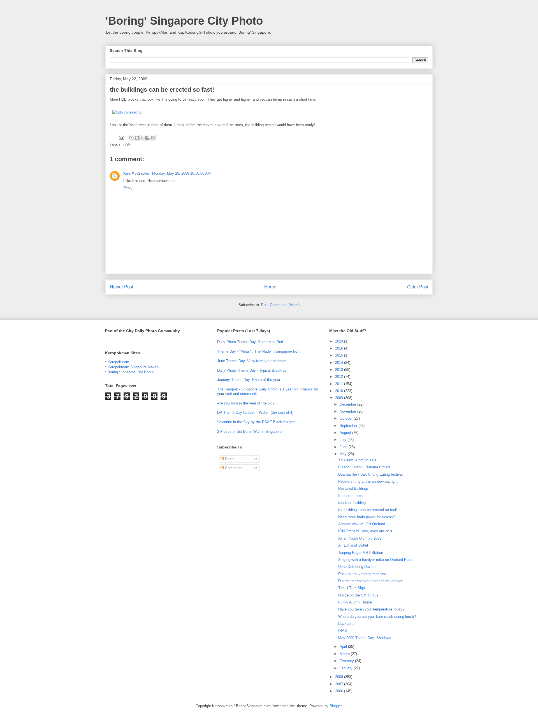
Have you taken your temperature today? (371, 609)
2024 (339, 341)
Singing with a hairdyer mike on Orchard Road (375, 560)
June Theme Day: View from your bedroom (252, 361)
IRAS (342, 630)
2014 (339, 362)
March (345, 654)
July (343, 440)
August (346, 433)
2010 (339, 391)
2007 (339, 684)
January (347, 668)
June (344, 447)
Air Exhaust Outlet (353, 545)
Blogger (336, 706)
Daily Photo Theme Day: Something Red (250, 342)
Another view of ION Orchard (361, 524)
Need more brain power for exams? (366, 517)
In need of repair (351, 496)
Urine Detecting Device (356, 567)
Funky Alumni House (355, 602)
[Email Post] (121, 137)
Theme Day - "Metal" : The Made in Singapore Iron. (258, 351)
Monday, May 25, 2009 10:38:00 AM (181, 173)
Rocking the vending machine (362, 574)
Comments (233, 468)
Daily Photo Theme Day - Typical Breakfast (252, 370)
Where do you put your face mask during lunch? (377, 616)
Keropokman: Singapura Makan (133, 367)
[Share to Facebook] (147, 137)
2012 (339, 376)
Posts (229, 459)
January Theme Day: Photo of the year (248, 380)
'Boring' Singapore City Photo (184, 21)
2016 (339, 348)
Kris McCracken (136, 173)
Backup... (346, 623)
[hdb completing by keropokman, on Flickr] (127, 112)
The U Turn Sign (351, 588)
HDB (126, 145)
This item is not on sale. (357, 460)
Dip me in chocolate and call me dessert (371, 581)
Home (270, 287)
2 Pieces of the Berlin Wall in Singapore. (250, 431)
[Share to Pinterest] (153, 137)
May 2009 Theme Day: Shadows (364, 638)
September (349, 426)
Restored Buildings (353, 488)
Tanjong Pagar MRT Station (360, 553)
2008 (339, 677)
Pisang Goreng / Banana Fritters (364, 467)
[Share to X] (142, 137)
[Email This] (131, 137)
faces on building (352, 503)
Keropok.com (118, 362)
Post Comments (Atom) (280, 305)
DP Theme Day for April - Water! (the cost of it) (255, 412)
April (344, 646)
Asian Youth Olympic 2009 (359, 538)
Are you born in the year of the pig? (245, 403)
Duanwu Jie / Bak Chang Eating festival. (371, 474)
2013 (339, 369)
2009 (339, 398)
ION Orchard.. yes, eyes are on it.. (366, 531)
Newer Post (121, 287)
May (344, 454)
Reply (128, 188)
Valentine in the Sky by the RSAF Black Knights (256, 422)
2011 (339, 384)
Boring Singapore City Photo (131, 372)
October (347, 418)
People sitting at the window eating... (368, 481)
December (348, 404)
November (348, 411)
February (347, 661)
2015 (339, 355)
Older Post (417, 287)
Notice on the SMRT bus (358, 595)
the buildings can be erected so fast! (367, 510)
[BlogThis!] (137, 137)
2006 (339, 691)
